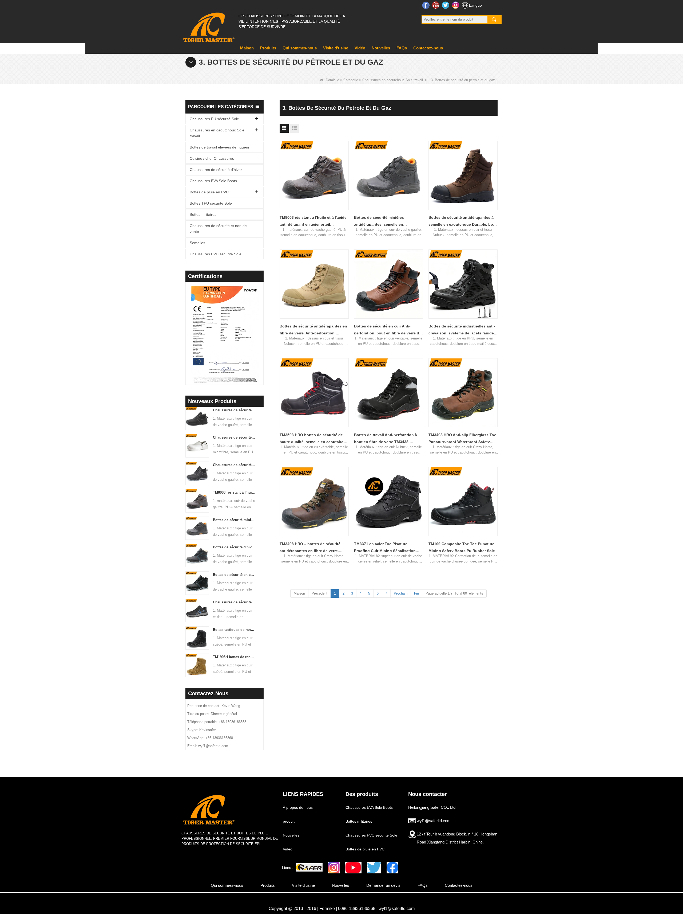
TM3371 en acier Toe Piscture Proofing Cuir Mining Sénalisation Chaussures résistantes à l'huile (385, 548)
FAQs (401, 48)
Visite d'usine (335, 48)
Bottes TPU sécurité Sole (211, 203)
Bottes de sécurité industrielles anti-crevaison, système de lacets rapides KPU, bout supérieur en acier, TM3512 (462, 330)
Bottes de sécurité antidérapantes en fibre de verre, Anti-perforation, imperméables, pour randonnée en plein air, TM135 (313, 330)
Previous (187, 326)
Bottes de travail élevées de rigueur (219, 147)
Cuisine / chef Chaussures (212, 158)
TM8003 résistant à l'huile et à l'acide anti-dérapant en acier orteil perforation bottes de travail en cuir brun (234, 492)
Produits (268, 48)
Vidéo (360, 48)
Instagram (456, 5)
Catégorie (350, 80)
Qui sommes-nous (300, 48)
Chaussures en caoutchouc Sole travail (392, 80)
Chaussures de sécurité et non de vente (218, 229)
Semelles (197, 243)
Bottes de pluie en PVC (209, 192)
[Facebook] (392, 867)
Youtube (436, 5)
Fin (416, 593)
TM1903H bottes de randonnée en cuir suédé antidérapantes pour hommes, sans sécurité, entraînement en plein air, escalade (234, 657)
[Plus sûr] (309, 867)
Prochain (400, 593)
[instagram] (334, 867)
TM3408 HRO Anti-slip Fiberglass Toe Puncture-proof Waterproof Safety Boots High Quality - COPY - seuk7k (462, 439)
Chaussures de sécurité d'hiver (216, 169)
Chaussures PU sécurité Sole (214, 119)
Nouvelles (381, 48)
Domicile (332, 80)
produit (289, 821)
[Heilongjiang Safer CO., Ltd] (208, 25)
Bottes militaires (203, 214)
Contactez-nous (428, 48)
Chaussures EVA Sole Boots (213, 181)
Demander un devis (383, 885)
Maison (247, 48)
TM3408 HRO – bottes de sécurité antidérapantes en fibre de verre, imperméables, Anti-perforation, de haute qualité (311, 548)
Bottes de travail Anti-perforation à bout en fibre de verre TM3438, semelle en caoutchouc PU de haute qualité (387, 439)
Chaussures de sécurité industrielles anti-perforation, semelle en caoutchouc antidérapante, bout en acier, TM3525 (234, 602)
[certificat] (211, 335)
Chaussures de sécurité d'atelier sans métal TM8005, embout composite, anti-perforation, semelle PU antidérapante (234, 465)
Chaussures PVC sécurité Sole (215, 254)
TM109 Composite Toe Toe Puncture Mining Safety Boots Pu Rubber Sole (461, 547)
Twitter (446, 5)
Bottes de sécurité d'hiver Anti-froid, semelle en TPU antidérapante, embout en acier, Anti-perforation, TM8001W (234, 547)
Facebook (426, 5)
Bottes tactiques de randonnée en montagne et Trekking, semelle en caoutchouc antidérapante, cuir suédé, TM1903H (234, 630)
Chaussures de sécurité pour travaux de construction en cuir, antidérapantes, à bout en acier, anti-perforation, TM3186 (234, 410)
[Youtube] (353, 867)
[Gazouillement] (374, 867)
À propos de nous (298, 807)
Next (261, 326)
